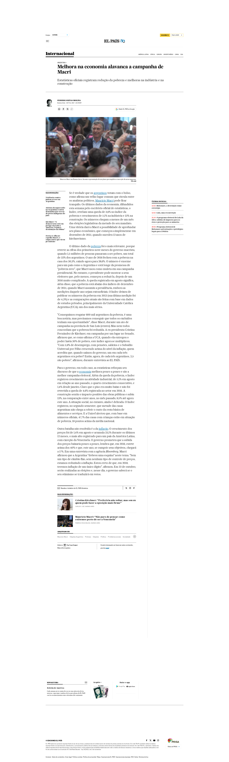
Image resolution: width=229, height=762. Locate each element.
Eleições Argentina (76, 537)
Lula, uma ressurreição (166, 213)
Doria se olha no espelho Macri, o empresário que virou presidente (55, 238)
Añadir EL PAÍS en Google (127, 109)
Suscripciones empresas (123, 757)
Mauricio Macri (104, 200)
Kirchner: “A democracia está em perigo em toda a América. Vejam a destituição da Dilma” (55, 225)
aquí (107, 548)
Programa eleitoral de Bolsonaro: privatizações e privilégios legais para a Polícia (167, 229)
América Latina (143, 54)
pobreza (96, 246)
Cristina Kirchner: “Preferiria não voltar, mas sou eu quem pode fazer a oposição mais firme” (105, 501)
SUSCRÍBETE (165, 35)
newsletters (52, 682)
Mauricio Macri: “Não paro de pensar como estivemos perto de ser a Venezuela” (100, 518)
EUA (182, 54)
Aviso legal (68, 757)
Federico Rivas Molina (69, 100)
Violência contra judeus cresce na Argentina (53, 199)
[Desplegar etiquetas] (134, 536)
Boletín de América (55, 688)
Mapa (99, 757)
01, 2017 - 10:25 (73, 103)
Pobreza (88, 537)
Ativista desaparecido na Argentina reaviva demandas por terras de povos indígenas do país (55, 211)
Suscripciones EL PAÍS (108, 757)
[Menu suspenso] (47, 41)
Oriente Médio (168, 54)
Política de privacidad (89, 757)
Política (103, 537)
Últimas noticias (159, 201)
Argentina (61, 63)
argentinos (100, 193)
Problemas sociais (114, 537)
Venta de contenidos (58, 757)
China (177, 54)
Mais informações (63, 548)
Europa (159, 54)
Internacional (60, 53)
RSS (132, 757)
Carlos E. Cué (79, 506)
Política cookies (77, 757)
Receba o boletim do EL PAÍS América (74, 488)
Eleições (96, 537)
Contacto (48, 757)
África (152, 54)
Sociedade (126, 537)
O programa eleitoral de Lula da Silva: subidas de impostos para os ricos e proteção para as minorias (167, 219)
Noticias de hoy (143, 757)
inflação (103, 428)
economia (85, 371)
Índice (136, 757)
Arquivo (96, 682)
